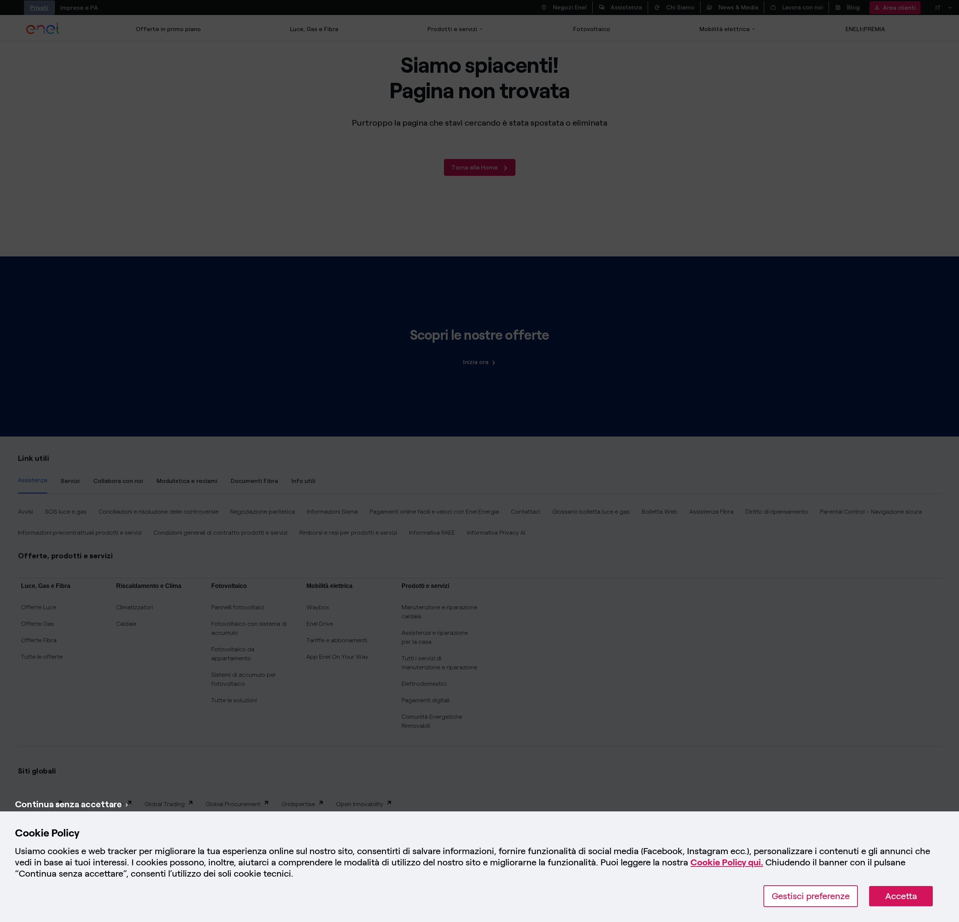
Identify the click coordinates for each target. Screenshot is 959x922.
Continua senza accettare (68, 804)
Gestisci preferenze (811, 896)
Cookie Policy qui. (726, 862)
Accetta (901, 896)
